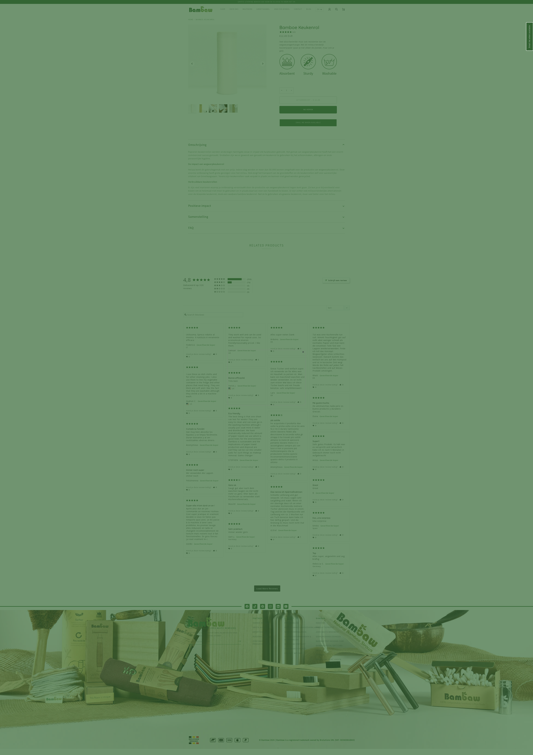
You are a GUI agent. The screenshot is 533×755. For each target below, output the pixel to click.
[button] (529, 36)
